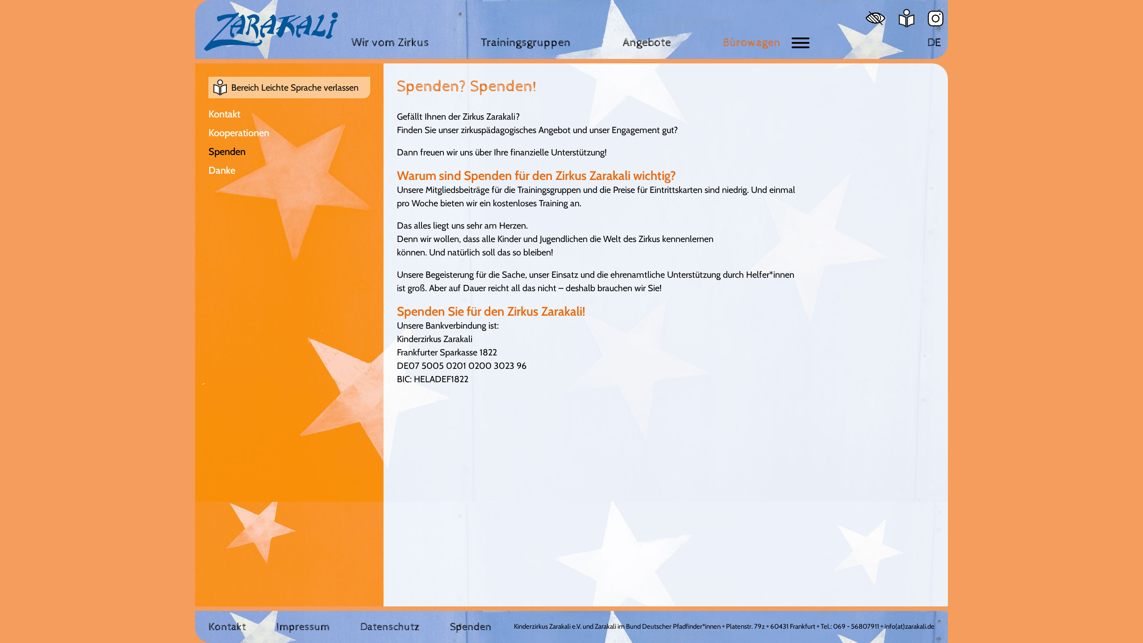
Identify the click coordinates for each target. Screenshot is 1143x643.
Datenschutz (390, 627)
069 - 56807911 (856, 626)
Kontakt (224, 114)
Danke (222, 170)
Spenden (227, 152)
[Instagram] (935, 18)
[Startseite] (271, 31)
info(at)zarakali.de (909, 626)
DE (934, 43)
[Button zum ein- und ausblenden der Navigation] (800, 43)
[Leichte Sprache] (906, 18)
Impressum (303, 627)
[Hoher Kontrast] (875, 18)
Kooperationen (239, 133)
